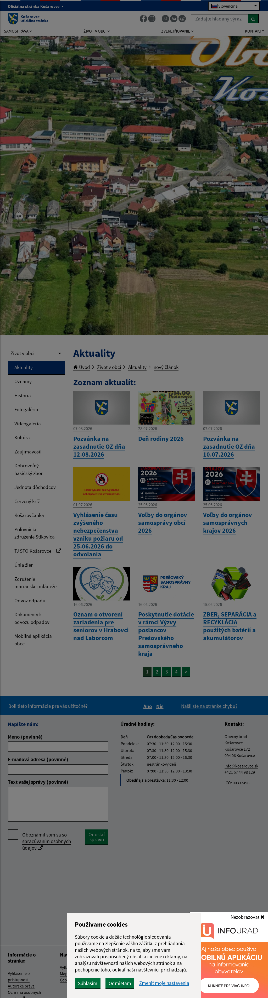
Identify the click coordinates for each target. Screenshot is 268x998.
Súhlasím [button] (87, 983)
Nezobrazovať (245, 917)
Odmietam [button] (120, 983)
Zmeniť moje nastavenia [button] (164, 983)
